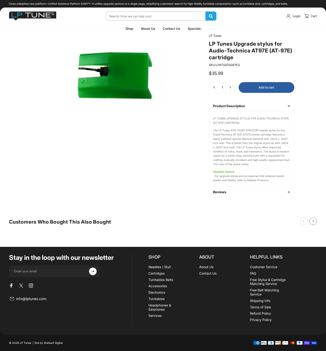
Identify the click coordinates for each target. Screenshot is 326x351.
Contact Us (208, 273)
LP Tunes (215, 36)
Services (155, 316)
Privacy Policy (261, 320)
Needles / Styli (159, 267)
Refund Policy (260, 313)
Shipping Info (260, 301)
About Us (206, 267)
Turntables (156, 299)
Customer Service (263, 267)
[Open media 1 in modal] (115, 76)
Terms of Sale (260, 307)
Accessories (157, 286)
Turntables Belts (160, 280)
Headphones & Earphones (159, 307)
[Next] (313, 221)
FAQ (253, 273)
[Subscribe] (93, 271)
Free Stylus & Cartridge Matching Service (268, 282)
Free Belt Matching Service (264, 292)
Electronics (156, 292)
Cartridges (156, 273)
